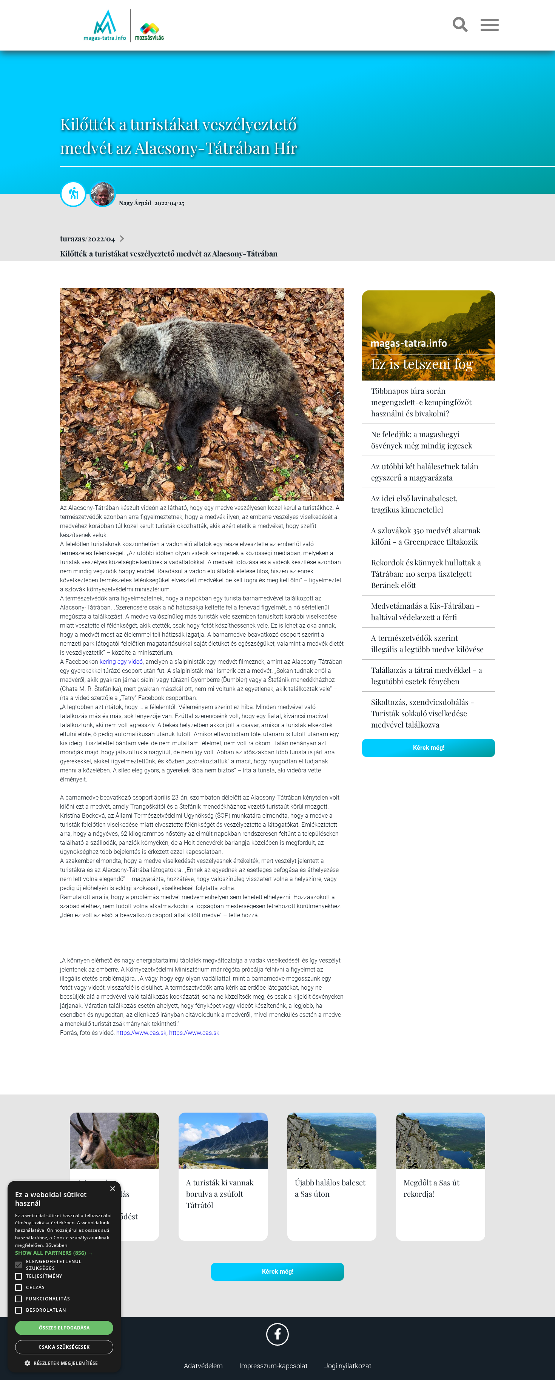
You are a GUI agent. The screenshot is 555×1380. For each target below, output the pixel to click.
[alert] (64, 1276)
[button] (64, 1362)
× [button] (112, 1189)
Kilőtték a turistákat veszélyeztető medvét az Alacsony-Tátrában (169, 253)
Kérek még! (428, 747)
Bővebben (56, 1245)
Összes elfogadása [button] (64, 1328)
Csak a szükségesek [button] (64, 1347)
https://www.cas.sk (141, 1032)
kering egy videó (121, 661)
